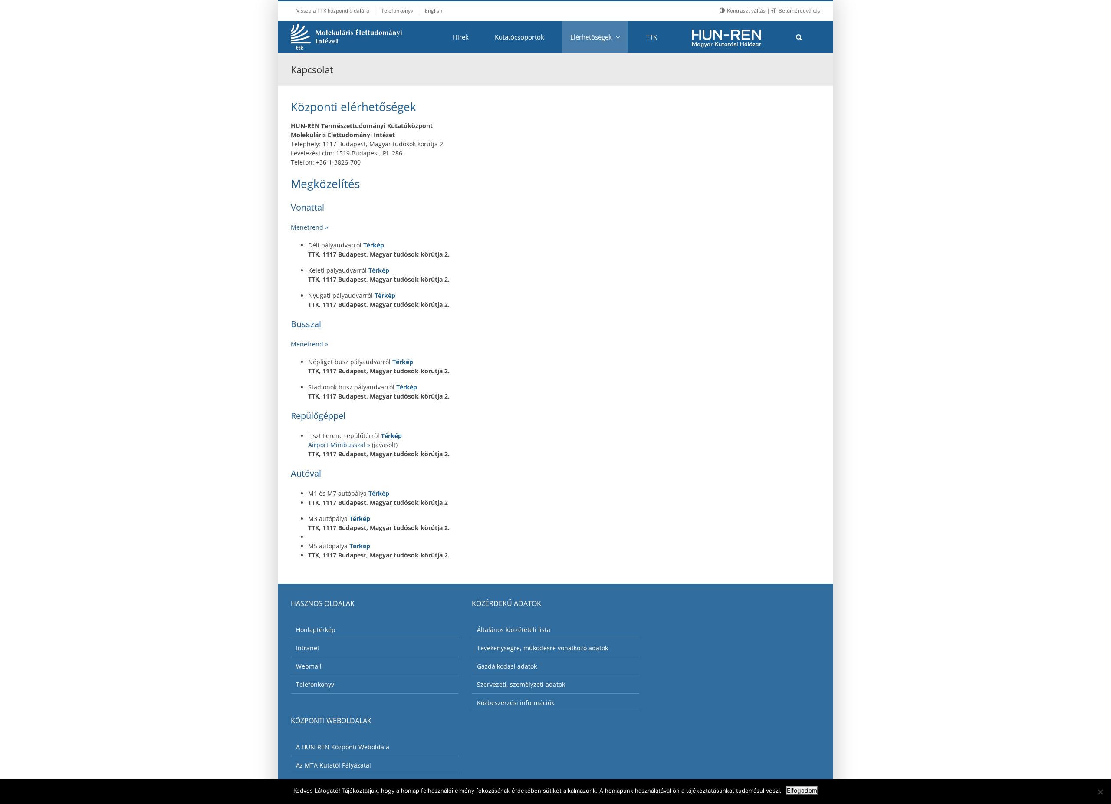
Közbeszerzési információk (515, 703)
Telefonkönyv (315, 684)
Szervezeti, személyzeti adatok (521, 684)
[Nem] (1100, 792)
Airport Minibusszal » (340, 445)
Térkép (373, 245)
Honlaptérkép (315, 630)
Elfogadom (802, 790)
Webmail (309, 666)
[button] (798, 37)
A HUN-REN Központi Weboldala (342, 747)
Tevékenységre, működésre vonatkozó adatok (542, 648)
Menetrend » (309, 227)
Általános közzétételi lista (513, 630)
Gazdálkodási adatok (507, 666)
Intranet (307, 648)
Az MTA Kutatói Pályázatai (333, 765)
